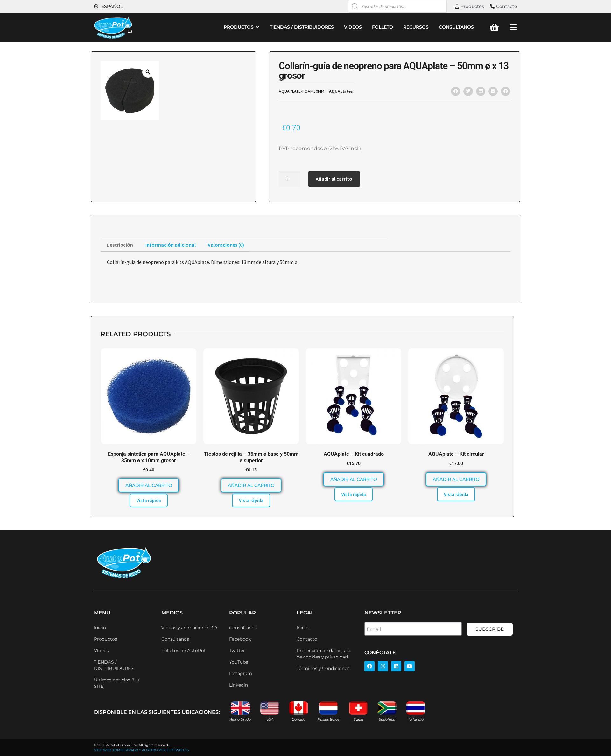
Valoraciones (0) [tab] (226, 245)
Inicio (100, 627)
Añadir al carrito (334, 179)
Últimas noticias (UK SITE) (117, 683)
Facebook (240, 639)
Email (374, 629)
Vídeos (101, 650)
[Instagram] (383, 666)
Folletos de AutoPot (183, 650)
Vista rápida (149, 500)
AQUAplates (341, 91)
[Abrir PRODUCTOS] (257, 27)
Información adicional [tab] (170, 245)
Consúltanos (175, 639)
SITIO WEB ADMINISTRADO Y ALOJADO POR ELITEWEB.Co (141, 750)
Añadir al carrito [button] (148, 485)
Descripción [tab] (120, 245)
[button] (455, 91)
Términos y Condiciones (323, 668)
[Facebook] (369, 666)
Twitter (237, 650)
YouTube (238, 662)
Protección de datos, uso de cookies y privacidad (324, 654)
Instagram (240, 673)
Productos (105, 639)
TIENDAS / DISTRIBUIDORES (114, 665)
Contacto (307, 639)
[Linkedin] (396, 666)
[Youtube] (409, 666)
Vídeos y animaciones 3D (189, 627)
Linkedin (238, 685)
